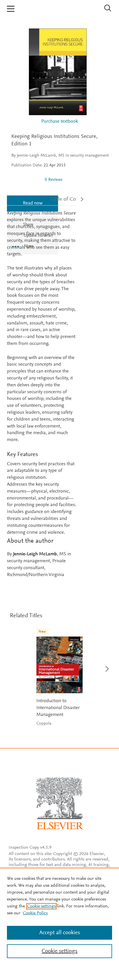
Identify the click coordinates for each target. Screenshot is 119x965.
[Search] (108, 8)
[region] (59, 916)
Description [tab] (24, 199)
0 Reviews (53, 180)
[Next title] (105, 665)
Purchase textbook (59, 121)
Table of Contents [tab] (70, 199)
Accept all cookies (59, 933)
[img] (25, 179)
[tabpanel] (41, 394)
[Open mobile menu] (10, 9)
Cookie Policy (35, 913)
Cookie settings (41, 906)
